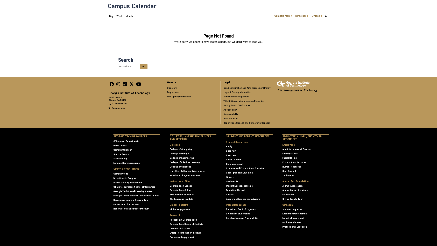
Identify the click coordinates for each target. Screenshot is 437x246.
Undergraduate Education (239, 172)
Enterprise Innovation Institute (185, 232)
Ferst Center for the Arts (126, 204)
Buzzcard (231, 155)
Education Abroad (235, 190)
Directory (300, 16)
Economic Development (294, 213)
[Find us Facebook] (112, 85)
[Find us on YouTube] (138, 85)
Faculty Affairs (290, 153)
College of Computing (181, 149)
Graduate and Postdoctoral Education (245, 168)
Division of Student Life (238, 213)
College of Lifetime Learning (185, 162)
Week (119, 16)
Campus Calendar (132, 6)
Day (111, 16)
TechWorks (288, 175)
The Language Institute (181, 199)
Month (129, 16)
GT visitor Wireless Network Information (134, 187)
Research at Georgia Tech (183, 220)
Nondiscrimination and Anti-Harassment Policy (246, 88)
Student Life (232, 181)
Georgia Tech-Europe (181, 186)
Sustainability (120, 158)
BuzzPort (231, 151)
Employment (173, 92)
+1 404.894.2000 (120, 103)
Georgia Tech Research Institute (186, 224)
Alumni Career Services (295, 190)
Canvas (230, 194)
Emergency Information (179, 96)
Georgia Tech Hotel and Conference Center (136, 195)
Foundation (288, 194)
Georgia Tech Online (180, 190)
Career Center (233, 159)
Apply (229, 146)
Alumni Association (292, 186)
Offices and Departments (126, 141)
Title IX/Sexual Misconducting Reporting (243, 101)
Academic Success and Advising (243, 199)
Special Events (121, 154)
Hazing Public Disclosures (236, 105)
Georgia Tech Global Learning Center (132, 191)
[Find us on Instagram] (118, 85)
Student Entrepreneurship (239, 186)
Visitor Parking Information (127, 182)
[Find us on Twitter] (131, 85)
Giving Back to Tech (292, 199)
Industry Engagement (293, 218)
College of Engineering (182, 158)
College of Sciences (180, 166)
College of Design (179, 153)
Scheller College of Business (185, 175)
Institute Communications (126, 163)
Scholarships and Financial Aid (242, 218)
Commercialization (180, 228)
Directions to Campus (124, 178)
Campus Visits (120, 173)
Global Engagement (180, 209)
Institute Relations (291, 222)
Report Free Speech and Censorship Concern (246, 123)
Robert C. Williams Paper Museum (131, 208)
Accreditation (230, 118)
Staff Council (289, 171)
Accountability (230, 114)
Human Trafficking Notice (236, 96)
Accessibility (230, 109)
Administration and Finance (296, 149)
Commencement (234, 164)
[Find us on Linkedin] (125, 85)
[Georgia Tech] (293, 83)
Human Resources (291, 166)
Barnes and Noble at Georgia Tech (131, 200)
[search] (326, 16)
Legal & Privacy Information (237, 92)
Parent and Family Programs (241, 209)
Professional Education (182, 194)
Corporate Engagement (182, 237)
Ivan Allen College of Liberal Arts (187, 171)
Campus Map (282, 16)
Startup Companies (292, 209)
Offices (316, 16)
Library (230, 177)
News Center (120, 145)
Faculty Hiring (289, 158)
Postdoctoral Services (294, 162)
